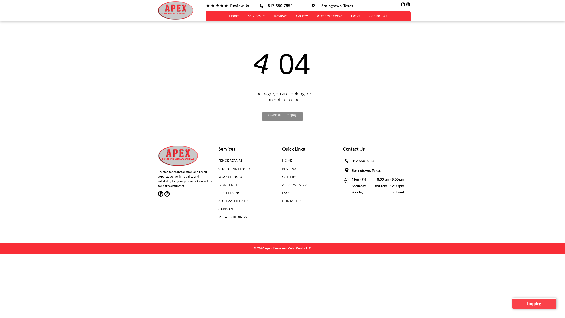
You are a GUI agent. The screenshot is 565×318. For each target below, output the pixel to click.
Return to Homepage (282, 114)
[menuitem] (234, 15)
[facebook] (403, 5)
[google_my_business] (408, 5)
